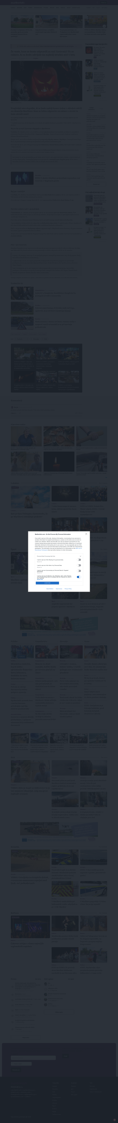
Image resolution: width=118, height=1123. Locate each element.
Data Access (59, 588)
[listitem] (59, 556)
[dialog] (59, 561)
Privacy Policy (68, 588)
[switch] (79, 560)
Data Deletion (49, 588)
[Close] (86, 534)
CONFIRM (47, 583)
